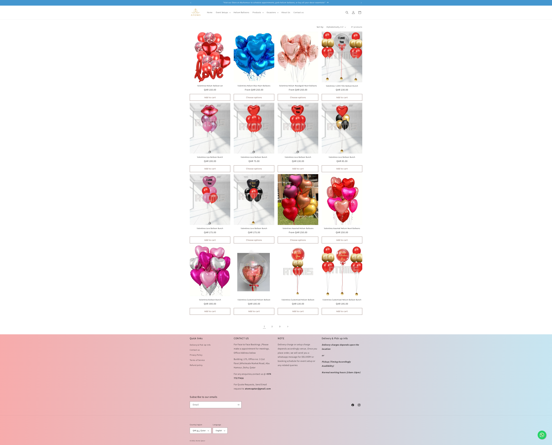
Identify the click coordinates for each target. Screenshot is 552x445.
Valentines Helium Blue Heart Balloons (254, 86)
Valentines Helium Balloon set (210, 86)
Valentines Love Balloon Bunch (254, 157)
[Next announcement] (361, 2)
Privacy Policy (196, 355)
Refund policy (196, 365)
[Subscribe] (238, 404)
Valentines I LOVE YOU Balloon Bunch (342, 86)
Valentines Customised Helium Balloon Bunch (342, 300)
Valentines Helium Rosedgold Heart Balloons (298, 86)
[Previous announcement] (191, 2)
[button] (223, 12)
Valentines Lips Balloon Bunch (210, 157)
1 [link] (264, 326)
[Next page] (287, 326)
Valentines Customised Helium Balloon (254, 300)
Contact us (195, 350)
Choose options (254, 97)
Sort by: (320, 27)
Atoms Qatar (200, 441)
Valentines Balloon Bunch (210, 300)
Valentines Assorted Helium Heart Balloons (342, 228)
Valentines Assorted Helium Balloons (298, 228)
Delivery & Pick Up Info (200, 345)
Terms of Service (197, 360)
